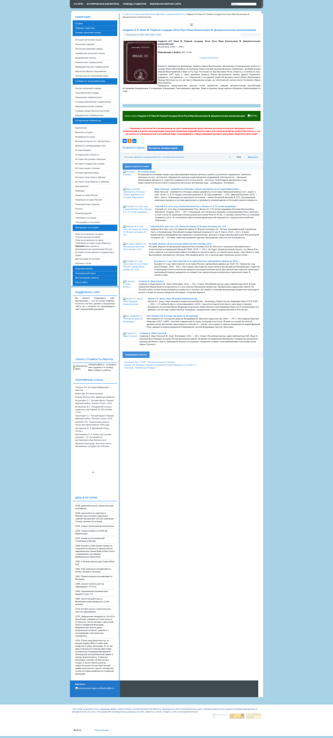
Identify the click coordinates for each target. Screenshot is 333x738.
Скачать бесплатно (209, 58)
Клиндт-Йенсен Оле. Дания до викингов (94, 397)
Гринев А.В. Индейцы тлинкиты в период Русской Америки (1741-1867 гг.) (160, 365)
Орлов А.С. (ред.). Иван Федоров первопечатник (172, 298)
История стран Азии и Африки (90, 177)
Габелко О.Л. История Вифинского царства (92, 388)
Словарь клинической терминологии (93, 102)
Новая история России (86, 195)
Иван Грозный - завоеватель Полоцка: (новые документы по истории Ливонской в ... (197, 189)
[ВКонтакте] (125, 141)
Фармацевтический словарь (89, 106)
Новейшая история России (88, 200)
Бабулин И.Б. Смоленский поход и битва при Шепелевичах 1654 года (92, 423)
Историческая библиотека (88, 120)
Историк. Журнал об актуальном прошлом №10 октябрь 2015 (180, 244)
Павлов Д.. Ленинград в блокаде (140, 368)
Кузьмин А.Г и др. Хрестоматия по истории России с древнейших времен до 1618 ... (197, 261)
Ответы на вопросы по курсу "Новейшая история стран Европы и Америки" (93, 242)
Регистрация (102, 730)
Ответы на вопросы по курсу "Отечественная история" (89, 235)
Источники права (146, 172)
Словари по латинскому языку (90, 81)
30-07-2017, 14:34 (153, 35)
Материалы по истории (87, 227)
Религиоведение (83, 213)
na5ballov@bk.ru (106, 688)
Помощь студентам (84, 28)
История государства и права (89, 164)
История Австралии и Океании (90, 159)
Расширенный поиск (85, 273)
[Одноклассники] (129, 141)
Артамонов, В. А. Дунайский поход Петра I (92, 429)
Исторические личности (173, 157)
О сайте (79, 23)
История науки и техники (87, 168)
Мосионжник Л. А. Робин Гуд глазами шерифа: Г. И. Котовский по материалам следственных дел (93, 437)
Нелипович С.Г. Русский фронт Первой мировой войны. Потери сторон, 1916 (94, 417)
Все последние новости (87, 278)
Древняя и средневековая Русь (148, 157)
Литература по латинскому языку (91, 76)
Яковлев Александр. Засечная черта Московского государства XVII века (93, 445)
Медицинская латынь (85, 58)
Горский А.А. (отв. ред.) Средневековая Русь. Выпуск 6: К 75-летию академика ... (196, 206)
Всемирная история (85, 137)
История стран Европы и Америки (92, 182)
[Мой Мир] (134, 141)
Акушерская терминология (88, 97)
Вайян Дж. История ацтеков (89, 393)
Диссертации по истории (87, 259)
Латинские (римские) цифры (89, 49)
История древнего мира (87, 173)
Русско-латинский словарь (88, 88)
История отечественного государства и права (94, 254)
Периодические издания (87, 204)
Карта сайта (81, 282)
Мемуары (80, 191)
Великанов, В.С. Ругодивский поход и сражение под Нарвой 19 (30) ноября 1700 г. (93, 410)
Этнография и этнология (87, 222)
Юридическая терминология (89, 115)
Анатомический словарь (87, 93)
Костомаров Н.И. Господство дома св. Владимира (172, 316)
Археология (81, 128)
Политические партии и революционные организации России (93, 247)
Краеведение (81, 186)
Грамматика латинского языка (90, 53)
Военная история (84, 132)
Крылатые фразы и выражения (90, 71)
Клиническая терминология (89, 62)
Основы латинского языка (88, 32)
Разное (79, 209)
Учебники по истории (85, 218)
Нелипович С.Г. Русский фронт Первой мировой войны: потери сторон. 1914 (94, 402)
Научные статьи (83, 263)
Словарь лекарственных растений (92, 111)
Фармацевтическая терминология (92, 67)
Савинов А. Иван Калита (151, 281)
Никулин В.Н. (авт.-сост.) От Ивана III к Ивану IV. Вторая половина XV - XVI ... (189, 226)
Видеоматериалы (84, 268)
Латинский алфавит (85, 44)
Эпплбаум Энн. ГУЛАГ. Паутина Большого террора (149, 362)
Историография (83, 150)
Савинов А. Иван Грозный (153, 333)
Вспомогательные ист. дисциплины (92, 141)
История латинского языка (88, 40)
